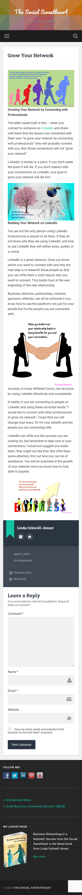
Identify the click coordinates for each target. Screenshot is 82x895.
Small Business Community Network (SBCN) (35, 806)
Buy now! (39, 856)
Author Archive (20, 536)
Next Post (20, 579)
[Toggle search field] (75, 36)
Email (13, 690)
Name (13, 672)
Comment (16, 613)
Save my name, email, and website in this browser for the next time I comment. (36, 731)
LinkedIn (47, 128)
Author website (29, 536)
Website (13, 709)
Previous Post (22, 572)
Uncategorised (23, 560)
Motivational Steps (18, 800)
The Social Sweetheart (41, 12)
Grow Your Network (30, 55)
